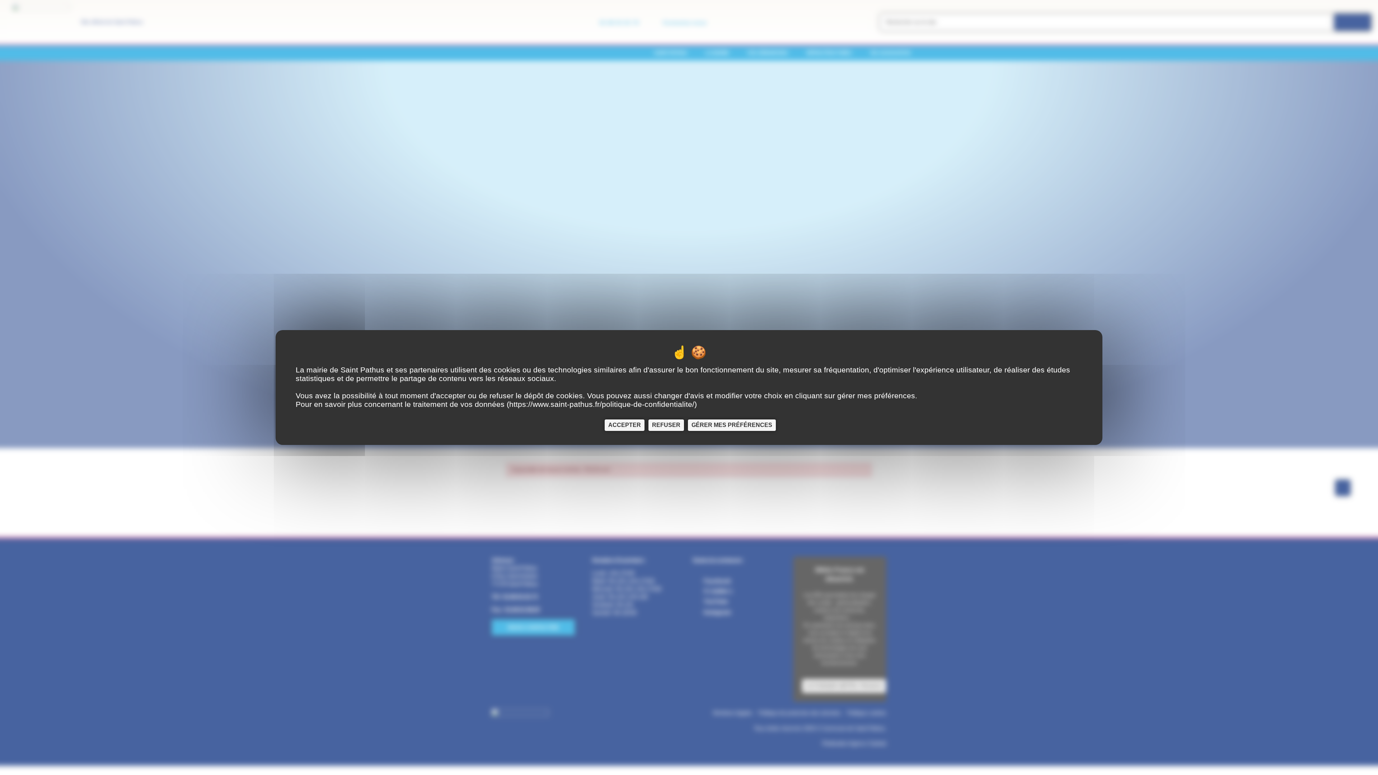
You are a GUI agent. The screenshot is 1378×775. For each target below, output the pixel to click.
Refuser (666, 425)
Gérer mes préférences (732, 425)
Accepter (624, 425)
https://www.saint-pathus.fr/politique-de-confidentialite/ (601, 404)
